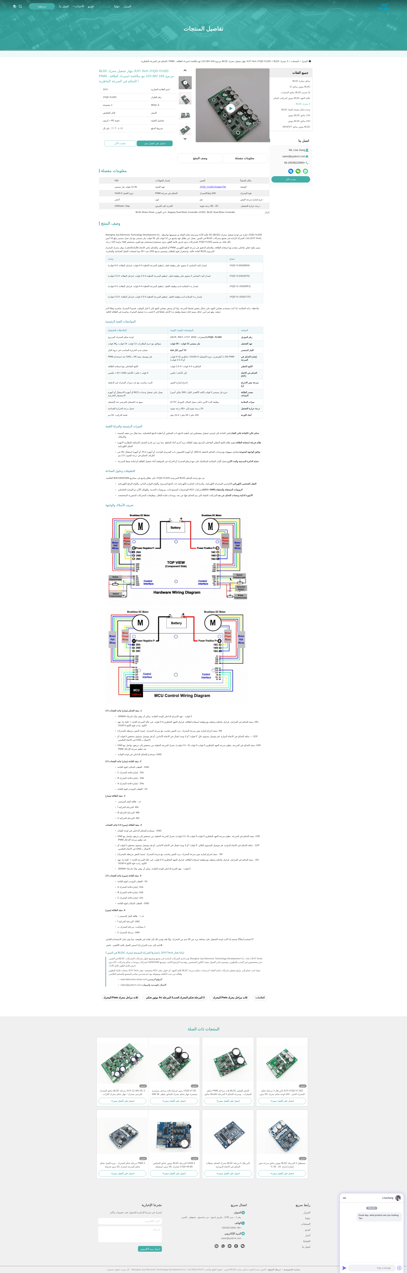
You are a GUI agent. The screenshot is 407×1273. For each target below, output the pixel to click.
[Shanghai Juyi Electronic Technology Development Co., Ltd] (384, 6)
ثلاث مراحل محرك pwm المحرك (230, 997)
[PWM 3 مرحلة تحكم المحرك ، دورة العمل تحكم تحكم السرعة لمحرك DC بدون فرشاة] (122, 1135)
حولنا (117, 6)
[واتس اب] (305, 171)
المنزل (127, 6)
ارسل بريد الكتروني (150, 1249)
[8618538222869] (223, 1247)
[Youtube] (229, 1247)
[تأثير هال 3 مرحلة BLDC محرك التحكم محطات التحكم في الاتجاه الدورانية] (228, 1135)
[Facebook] (236, 1247)
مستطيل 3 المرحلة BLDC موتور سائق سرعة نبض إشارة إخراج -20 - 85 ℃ (282, 1165)
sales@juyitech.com (293, 156)
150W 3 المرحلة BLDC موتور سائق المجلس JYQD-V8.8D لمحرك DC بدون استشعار (174, 1165)
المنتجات (105, 6)
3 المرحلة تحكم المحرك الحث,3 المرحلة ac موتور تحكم (175, 997)
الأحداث (79, 6)
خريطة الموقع (274, 1269)
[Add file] (399, 1267)
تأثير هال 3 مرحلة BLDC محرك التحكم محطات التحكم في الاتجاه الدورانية (228, 1165)
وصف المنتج (200, 158)
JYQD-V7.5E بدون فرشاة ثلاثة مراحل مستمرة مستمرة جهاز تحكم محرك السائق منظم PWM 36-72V (174, 1092)
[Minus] (344, 1198)
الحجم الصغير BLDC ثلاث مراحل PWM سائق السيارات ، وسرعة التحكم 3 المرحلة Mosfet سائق (228, 1092)
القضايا (306, 1241)
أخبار (307, 1235)
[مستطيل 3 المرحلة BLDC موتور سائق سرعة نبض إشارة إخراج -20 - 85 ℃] (282, 1135)
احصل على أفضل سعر (154, 143)
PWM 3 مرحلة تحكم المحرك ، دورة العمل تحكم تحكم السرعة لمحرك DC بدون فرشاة (122, 1165)
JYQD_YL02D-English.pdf (213, 187)
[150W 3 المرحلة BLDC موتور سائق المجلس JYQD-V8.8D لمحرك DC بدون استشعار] (174, 1135)
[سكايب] (291, 171)
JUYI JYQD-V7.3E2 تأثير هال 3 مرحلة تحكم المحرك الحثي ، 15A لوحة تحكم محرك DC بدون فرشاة (282, 1092)
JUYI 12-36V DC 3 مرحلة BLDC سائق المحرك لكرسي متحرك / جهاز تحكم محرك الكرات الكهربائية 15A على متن (122, 1092)
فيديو (91, 6)
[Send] (344, 1267)
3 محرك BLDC (281, 61)
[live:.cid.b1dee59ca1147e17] (216, 1247)
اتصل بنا (64, 6)
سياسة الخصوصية (292, 1269)
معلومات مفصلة (244, 158)
